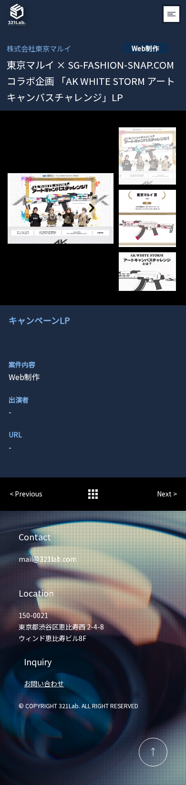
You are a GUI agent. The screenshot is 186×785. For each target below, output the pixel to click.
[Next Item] (92, 208)
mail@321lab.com (48, 559)
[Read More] (153, 752)
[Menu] (171, 13)
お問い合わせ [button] (44, 683)
